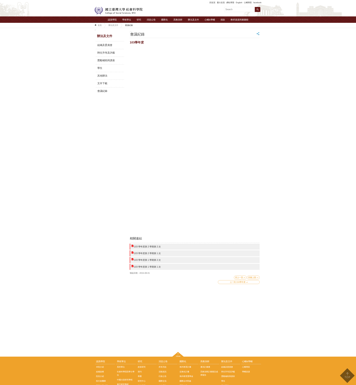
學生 (99, 68)
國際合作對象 (185, 381)
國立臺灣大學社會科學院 (119, 10)
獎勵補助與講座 (106, 60)
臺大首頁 (221, 2)
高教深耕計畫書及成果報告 (209, 373)
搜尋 (257, 9)
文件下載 (102, 83)
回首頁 (212, 2)
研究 (139, 20)
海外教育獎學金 (186, 376)
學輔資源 (246, 372)
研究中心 (142, 381)
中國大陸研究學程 (125, 380)
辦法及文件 (193, 20)
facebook (257, 2)
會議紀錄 (129, 25)
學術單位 (126, 20)
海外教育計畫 (185, 367)
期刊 (140, 372)
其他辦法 (102, 75)
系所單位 (121, 367)
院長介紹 (100, 376)
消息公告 (151, 20)
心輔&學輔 (210, 20)
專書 (140, 376)
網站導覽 (230, 2)
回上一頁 (239, 277)
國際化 (164, 20)
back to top (347, 375)
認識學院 (112, 20)
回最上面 (252, 277)
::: (95, 30)
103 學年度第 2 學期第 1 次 (147, 253)
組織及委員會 (104, 45)
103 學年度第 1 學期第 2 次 (147, 260)
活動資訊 (162, 372)
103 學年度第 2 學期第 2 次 (147, 246)
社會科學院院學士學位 (125, 373)
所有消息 (162, 367)
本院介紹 (100, 367)
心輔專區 (248, 2)
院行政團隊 (101, 381)
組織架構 (100, 372)
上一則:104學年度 (237, 282)
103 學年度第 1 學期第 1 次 (147, 267)
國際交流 (162, 381)
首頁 (100, 25)
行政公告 (162, 376)
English (239, 2)
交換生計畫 (184, 372)
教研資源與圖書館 (239, 20)
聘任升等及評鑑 (106, 52)
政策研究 (142, 367)
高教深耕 (177, 20)
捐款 (223, 20)
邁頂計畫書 (205, 367)
